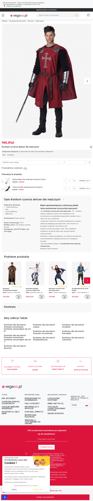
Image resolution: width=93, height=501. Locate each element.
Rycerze (30, 21)
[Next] (87, 81)
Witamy (5, 21)
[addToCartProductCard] (18, 297)
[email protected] (9, 3)
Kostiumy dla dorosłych (17, 21)
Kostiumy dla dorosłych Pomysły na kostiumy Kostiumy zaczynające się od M (17, 328)
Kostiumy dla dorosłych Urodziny (73, 326)
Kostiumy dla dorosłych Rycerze (15, 347)
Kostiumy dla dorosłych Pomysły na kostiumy (44, 332)
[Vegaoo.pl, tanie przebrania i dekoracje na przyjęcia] (18, 15)
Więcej (14, 489)
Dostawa (10, 155)
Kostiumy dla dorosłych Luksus (44, 326)
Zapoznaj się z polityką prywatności (15, 482)
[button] (4, 497)
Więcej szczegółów (13, 6)
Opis (4, 155)
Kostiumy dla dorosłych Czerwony (73, 339)
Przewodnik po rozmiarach (12, 168)
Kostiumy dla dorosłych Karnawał (73, 332)
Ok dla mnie (38, 489)
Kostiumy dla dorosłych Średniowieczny (44, 339)
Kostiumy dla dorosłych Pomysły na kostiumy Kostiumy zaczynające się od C (17, 339)
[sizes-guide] (25, 168)
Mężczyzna (39, 21)
